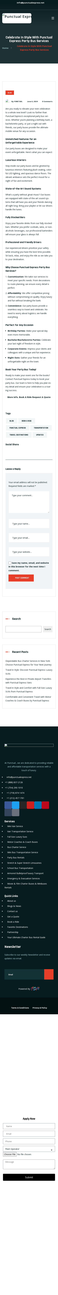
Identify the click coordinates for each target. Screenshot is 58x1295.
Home (5, 48)
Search (16, 619)
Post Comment (22, 578)
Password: (7, 1066)
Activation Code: (11, 1261)
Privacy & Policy (40, 1008)
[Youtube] (30, 805)
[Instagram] (23, 805)
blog (12, 421)
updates (39, 435)
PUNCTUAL (18, 101)
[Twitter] (15, 805)
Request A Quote (41, 397)
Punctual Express (18, 428)
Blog (10, 93)
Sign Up (25, 1100)
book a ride (27, 421)
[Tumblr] (8, 812)
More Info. (12, 397)
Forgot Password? (11, 1100)
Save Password (14, 1107)
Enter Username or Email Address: (20, 1046)
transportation (41, 428)
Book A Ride (25, 397)
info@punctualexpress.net (30, 2)
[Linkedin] (38, 805)
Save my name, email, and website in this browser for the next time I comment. (28, 566)
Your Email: (8, 1241)
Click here (50, 1223)
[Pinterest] (45, 805)
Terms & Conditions (20, 1008)
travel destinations (19, 435)
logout (3, 1027)
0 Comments (47, 101)
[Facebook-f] (8, 805)
